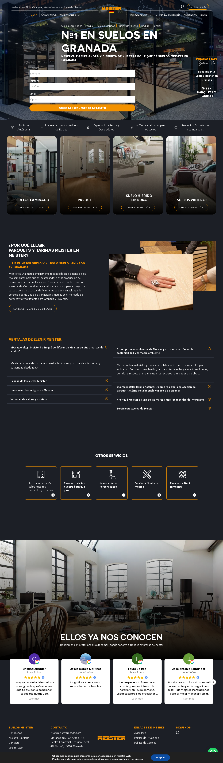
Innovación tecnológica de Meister (31, 390)
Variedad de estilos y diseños (28, 399)
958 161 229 (200, 6)
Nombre (34, 67)
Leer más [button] (85, 698)
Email (32, 93)
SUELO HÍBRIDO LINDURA (139, 197)
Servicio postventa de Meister (135, 408)
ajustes (139, 759)
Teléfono (34, 80)
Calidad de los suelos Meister (28, 380)
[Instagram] (177, 732)
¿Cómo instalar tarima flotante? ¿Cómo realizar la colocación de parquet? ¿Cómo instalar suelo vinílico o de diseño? (156, 388)
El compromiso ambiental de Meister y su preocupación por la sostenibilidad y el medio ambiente (155, 350)
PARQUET (86, 200)
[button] (59, 349)
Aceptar (160, 757)
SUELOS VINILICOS (192, 200)
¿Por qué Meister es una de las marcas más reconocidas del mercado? (160, 399)
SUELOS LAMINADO (32, 200)
